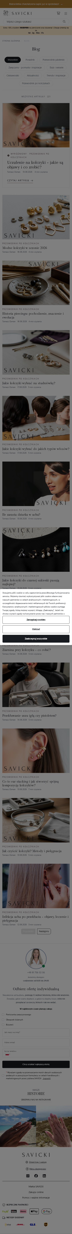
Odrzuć (36, 629)
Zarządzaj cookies (36, 619)
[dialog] (36, 617)
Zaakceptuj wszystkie (36, 638)
